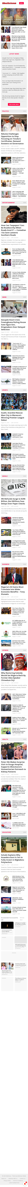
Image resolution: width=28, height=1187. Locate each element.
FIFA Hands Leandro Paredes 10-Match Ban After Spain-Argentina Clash (19, 456)
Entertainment (8, 203)
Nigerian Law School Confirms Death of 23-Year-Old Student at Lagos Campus (18, 889)
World (5, 476)
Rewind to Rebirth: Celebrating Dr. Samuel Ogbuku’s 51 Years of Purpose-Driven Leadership (19, 708)
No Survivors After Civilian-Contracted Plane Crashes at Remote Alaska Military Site (19, 554)
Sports (5, 390)
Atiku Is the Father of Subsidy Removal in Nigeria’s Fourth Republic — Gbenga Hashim (18, 171)
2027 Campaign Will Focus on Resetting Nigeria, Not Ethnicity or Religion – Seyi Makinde (19, 194)
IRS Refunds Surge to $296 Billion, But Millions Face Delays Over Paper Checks (13, 501)
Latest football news (14, 1182)
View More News (14, 104)
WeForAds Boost (22, 918)
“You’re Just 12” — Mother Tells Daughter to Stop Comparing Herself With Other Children (14, 21)
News (4, 297)
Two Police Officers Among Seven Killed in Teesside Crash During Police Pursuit (18, 532)
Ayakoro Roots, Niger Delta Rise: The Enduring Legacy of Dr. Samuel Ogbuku (19, 720)
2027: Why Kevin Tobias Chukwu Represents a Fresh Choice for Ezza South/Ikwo (19, 696)
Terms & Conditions (18, 1180)
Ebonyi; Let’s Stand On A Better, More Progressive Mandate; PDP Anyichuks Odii (19, 730)
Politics (5, 111)
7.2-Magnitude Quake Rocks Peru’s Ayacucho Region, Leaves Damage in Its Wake (19, 543)
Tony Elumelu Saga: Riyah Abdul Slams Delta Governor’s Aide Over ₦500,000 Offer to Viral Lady (19, 30)
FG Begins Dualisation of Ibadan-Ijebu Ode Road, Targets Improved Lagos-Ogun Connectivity (19, 369)
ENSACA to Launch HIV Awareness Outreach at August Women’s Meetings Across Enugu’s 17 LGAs (19, 804)
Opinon (5, 650)
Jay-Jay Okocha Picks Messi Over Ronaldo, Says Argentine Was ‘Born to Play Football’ (18, 467)
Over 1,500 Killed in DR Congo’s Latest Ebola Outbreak (18, 815)
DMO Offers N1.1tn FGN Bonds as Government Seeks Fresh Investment (19, 633)
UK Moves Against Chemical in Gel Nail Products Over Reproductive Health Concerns (18, 520)
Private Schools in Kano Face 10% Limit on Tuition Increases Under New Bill (19, 909)
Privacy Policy (7, 1180)
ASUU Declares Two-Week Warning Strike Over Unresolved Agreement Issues (18, 878)
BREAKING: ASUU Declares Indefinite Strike (17, 899)
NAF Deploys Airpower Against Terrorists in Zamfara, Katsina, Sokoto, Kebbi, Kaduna (19, 381)
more (24, 111)
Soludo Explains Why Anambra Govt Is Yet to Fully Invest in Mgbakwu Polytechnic (12, 858)
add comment (14, 146)
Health (5, 739)
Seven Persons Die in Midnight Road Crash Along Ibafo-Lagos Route (18, 358)
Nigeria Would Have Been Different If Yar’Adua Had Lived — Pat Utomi (18, 160)
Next (25, 17)
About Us (3, 1178)
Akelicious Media (22, 1176)
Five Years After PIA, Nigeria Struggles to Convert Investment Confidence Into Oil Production (18, 611)
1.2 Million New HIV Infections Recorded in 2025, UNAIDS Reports (19, 824)
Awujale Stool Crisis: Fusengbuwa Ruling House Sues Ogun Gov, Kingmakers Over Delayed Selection (13, 59)
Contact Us (22, 1178)
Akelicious (8, 1176)
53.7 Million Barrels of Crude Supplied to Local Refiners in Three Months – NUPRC (19, 623)
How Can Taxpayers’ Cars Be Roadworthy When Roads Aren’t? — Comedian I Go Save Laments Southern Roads (14, 67)
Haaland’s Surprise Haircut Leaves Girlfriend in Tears (17, 435)
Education (6, 832)
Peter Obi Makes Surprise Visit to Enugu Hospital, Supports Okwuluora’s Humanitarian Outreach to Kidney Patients (13, 767)
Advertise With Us (12, 1178)
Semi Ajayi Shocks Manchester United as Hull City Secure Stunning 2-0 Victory (18, 446)
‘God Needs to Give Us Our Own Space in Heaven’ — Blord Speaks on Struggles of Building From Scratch (19, 287)
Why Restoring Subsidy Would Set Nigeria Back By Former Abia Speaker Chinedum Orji (19, 38)
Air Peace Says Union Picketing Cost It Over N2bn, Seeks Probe (18, 642)
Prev (2, 17)
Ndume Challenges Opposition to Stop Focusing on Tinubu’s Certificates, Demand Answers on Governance (12, 139)
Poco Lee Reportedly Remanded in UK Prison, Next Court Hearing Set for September (12, 82)
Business (5, 564)
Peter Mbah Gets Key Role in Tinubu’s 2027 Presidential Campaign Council (19, 183)
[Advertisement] (14, 1008)
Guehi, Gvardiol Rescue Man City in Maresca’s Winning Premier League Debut (12, 416)
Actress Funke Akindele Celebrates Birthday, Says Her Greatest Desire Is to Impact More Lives (19, 46)
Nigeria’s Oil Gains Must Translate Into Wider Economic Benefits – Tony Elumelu (13, 590)
